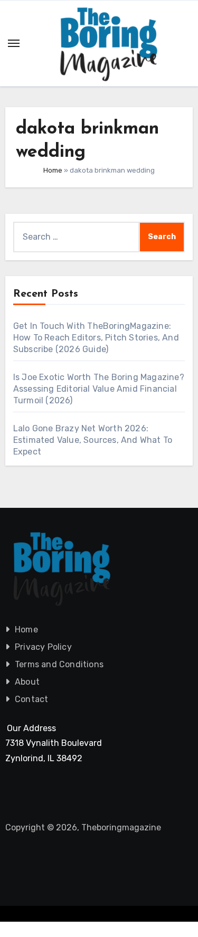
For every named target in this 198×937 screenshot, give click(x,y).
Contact (31, 699)
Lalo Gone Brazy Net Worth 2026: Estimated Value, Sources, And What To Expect (92, 440)
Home (52, 170)
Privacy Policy (43, 647)
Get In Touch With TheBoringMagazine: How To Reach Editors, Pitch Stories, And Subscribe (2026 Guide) (96, 337)
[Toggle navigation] (13, 43)
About (27, 682)
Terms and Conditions (59, 664)
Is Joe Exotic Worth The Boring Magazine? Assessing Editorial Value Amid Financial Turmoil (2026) (98, 388)
